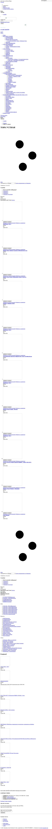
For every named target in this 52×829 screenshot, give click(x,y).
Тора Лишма (8, 631)
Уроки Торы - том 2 (5, 782)
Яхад (6, 635)
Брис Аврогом (8, 623)
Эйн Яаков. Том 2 (7, 382)
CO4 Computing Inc (44, 827)
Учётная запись (4, 115)
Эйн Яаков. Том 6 (7, 330)
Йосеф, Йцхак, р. (9, 644)
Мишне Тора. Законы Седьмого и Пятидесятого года (15, 250)
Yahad (6, 620)
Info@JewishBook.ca (11, 797)
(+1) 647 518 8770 (5, 29)
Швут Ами (7, 634)
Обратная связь (6, 7)
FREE (6, 618)
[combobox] (6, 21)
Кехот (6, 627)
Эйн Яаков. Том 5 (7, 224)
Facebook (2, 801)
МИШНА (7, 601)
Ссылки (2, 2)
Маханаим (7, 629)
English (4, 14)
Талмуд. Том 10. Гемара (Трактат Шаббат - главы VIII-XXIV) (17, 462)
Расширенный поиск (5, 22)
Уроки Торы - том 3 (5, 666)
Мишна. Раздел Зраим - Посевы (10, 409)
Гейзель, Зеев (8, 642)
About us (5, 818)
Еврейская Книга (9, 625)
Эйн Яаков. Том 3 (7, 435)
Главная (4, 123)
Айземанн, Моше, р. (9, 639)
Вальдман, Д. (8, 641)
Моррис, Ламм (8, 645)
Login (4, 825)
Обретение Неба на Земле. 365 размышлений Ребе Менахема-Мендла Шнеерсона (18, 738)
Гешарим (7, 624)
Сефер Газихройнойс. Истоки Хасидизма (9, 753)
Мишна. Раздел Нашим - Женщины (11, 488)
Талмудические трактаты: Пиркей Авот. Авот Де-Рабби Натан (17, 356)
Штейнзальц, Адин (9, 651)
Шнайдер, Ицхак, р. (9, 650)
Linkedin (9, 801)
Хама (6, 632)
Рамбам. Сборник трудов (9, 303)
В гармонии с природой (6, 767)
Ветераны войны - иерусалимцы (8, 709)
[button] (9, 223)
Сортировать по (4, 183)
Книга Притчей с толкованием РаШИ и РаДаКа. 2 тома (13, 695)
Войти (4, 6)
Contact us (5, 820)
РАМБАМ (7, 600)
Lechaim (7, 619)
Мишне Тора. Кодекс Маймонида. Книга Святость (14, 277)
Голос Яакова (6, 515)
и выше (9, 614)
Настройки (3, 116)
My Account (5, 821)
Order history (5, 823)
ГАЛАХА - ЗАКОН (9, 598)
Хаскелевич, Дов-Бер (10, 649)
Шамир (7, 633)
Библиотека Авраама (9, 621)
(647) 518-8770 (10, 796)
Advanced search (6, 824)
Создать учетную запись (8, 9)
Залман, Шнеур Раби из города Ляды (13, 643)
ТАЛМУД (7, 599)
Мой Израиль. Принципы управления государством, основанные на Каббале (17, 724)
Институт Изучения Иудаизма (11, 626)
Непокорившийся (4, 681)
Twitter (6, 801)
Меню (2, 33)
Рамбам (6, 646)
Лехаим (6, 628)
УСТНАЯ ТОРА (9, 597)
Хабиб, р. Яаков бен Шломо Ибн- (12, 648)
